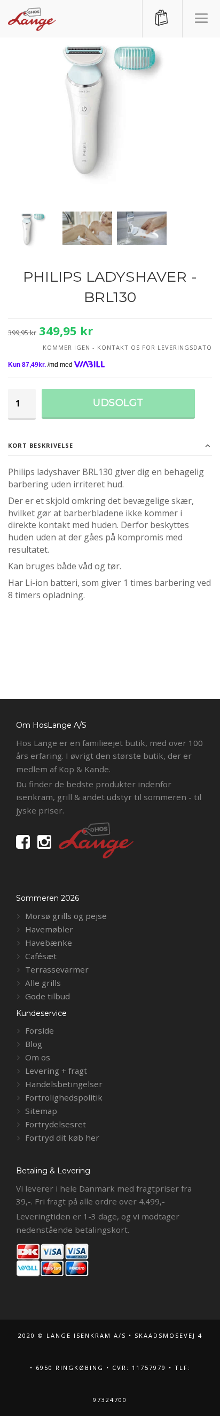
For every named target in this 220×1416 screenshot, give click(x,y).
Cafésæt (41, 956)
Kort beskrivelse (40, 445)
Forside (39, 1030)
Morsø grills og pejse (66, 915)
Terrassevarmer (57, 969)
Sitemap (41, 1110)
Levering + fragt (56, 1070)
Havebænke (48, 942)
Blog (33, 1043)
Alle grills (43, 982)
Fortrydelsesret (55, 1124)
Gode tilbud (47, 996)
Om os (37, 1057)
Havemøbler (49, 929)
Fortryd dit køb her (62, 1137)
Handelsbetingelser (64, 1084)
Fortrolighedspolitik (64, 1097)
